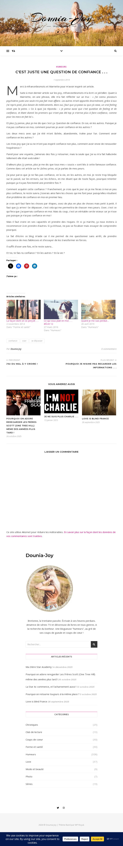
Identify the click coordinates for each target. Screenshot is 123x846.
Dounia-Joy (61, 17)
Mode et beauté (35, 769)
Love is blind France (95, 418)
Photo (29, 776)
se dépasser (37, 340)
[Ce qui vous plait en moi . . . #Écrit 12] (61, 309)
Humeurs (61, 66)
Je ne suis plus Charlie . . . (61, 416)
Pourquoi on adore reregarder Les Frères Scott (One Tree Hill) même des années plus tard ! (21, 425)
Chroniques (32, 724)
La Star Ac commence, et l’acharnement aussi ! (51, 686)
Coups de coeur (34, 739)
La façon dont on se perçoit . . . (22, 320)
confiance (12, 340)
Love (28, 761)
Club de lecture (34, 732)
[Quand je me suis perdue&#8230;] (98, 309)
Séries (29, 784)
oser (24, 340)
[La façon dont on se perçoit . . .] (23, 309)
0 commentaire (109, 348)
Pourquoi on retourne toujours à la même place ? (52, 694)
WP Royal (79, 824)
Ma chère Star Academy (39, 666)
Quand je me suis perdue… (95, 320)
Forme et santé (34, 746)
